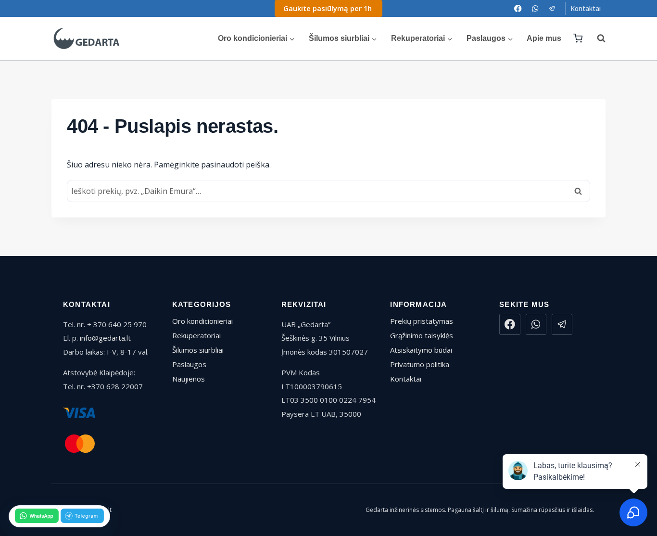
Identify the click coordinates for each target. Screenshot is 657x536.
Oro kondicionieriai (202, 321)
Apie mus (544, 38)
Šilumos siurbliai (198, 350)
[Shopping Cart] (577, 38)
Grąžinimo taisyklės (421, 335)
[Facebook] (518, 8)
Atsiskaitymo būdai (421, 350)
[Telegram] (551, 8)
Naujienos (188, 378)
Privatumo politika (419, 364)
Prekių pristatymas (421, 321)
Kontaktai (585, 8)
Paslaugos (189, 364)
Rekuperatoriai (196, 335)
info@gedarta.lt (105, 338)
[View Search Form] (596, 38)
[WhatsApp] (535, 8)
